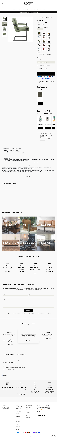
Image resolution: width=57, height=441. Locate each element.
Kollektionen (45, 17)
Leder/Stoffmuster (29, 9)
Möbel (15, 7)
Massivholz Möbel (18, 411)
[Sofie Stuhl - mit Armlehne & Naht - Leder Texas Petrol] (39, 49)
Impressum (28, 415)
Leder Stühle (50, 17)
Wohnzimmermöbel (19, 408)
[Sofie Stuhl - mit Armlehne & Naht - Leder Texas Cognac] (39, 34)
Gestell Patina (48, 54)
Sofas (9, 7)
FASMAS (39, 19)
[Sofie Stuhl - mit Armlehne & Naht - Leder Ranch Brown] (44, 38)
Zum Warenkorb (40, 103)
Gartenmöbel (18, 416)
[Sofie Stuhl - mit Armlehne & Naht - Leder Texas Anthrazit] (49, 41)
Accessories (17, 427)
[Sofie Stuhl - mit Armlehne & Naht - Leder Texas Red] (44, 49)
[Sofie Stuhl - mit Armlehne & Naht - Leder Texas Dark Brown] (44, 34)
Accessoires (29, 7)
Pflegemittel (18, 426)
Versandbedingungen (29, 414)
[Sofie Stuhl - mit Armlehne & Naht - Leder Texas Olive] (49, 45)
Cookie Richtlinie (29, 418)
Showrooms (41, 9)
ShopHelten (30, 436)
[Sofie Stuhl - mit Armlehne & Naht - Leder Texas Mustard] (49, 34)
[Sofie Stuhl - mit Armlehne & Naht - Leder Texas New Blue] (39, 38)
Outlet (21, 7)
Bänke (17, 424)
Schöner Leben (17, 9)
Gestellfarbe (40, 52)
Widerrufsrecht (28, 412)
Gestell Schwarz (41, 54)
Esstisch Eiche (18, 413)
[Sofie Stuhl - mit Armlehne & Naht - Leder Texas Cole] (39, 45)
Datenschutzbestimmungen (42, 313)
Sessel (17, 419)
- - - (7, 391)
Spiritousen (17, 429)
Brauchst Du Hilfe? (46, 133)
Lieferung (28, 176)
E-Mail (30, 294)
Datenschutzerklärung (29, 410)
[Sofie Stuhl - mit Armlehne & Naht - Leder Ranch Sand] (49, 49)
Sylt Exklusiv (39, 7)
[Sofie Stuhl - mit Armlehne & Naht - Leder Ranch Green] (39, 41)
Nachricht (6, 299)
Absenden (28, 310)
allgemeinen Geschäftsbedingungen (31, 313)
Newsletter (28, 417)
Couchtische (18, 421)
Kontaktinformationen (29, 407)
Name (4, 294)
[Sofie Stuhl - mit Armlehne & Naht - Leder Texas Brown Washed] (44, 45)
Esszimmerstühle (18, 414)
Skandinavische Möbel (19, 410)
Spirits (47, 7)
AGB (27, 409)
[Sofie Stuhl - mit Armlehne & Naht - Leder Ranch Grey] (49, 38)
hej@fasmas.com (50, 138)
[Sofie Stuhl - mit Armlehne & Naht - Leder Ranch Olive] (44, 41)
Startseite (41, 17)
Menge (38, 57)
